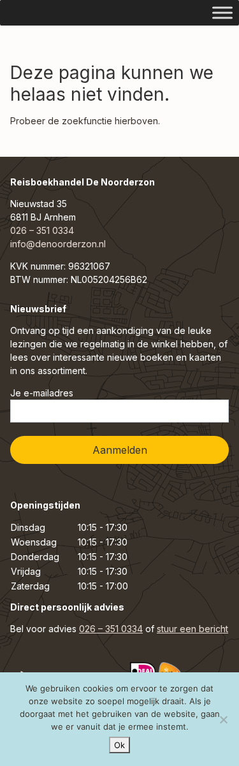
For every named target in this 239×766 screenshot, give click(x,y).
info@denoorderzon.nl (58, 243)
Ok (119, 745)
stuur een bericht (192, 628)
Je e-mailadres (41, 392)
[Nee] (223, 719)
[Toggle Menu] (222, 12)
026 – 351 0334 (42, 230)
